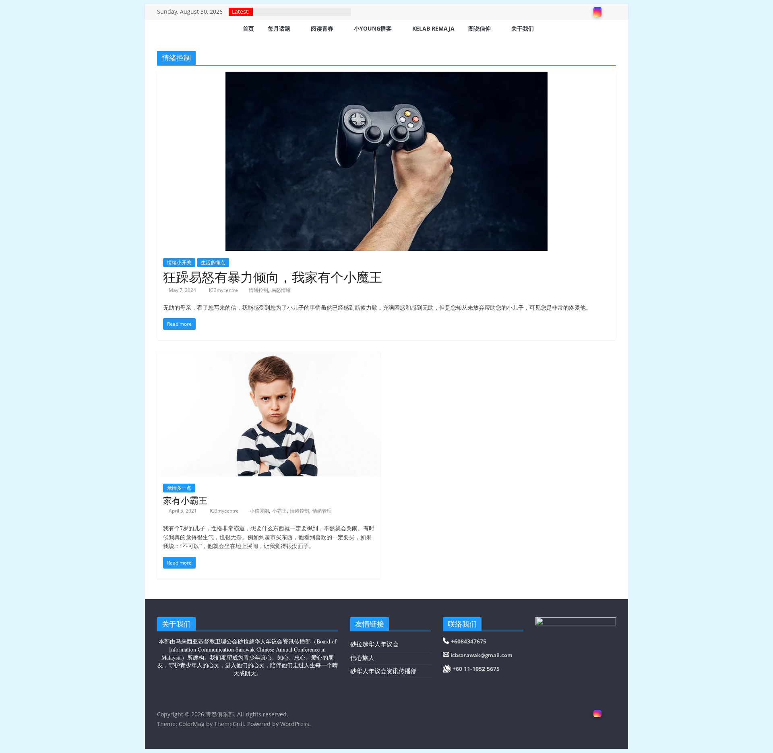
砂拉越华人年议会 (374, 644)
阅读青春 (322, 28)
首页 (248, 28)
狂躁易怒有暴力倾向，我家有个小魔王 (272, 276)
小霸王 (279, 510)
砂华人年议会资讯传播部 (383, 671)
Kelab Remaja (433, 28)
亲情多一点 (179, 487)
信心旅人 (362, 658)
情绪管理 (322, 510)
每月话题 (279, 28)
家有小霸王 (185, 500)
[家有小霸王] (268, 356)
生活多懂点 (213, 262)
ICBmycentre (224, 290)
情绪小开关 (179, 262)
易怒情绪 (281, 290)
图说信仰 (479, 28)
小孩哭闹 (259, 510)
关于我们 (522, 28)
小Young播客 (373, 28)
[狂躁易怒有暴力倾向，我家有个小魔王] (386, 76)
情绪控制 (258, 290)
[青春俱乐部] (167, 29)
